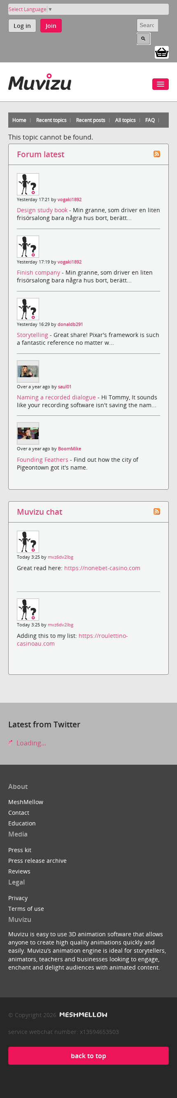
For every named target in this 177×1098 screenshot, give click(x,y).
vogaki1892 (70, 199)
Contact (18, 812)
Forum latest (40, 154)
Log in (22, 26)
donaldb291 (70, 324)
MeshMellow (25, 802)
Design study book (43, 210)
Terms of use (26, 908)
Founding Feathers (43, 459)
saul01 (65, 387)
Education (22, 823)
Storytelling (33, 335)
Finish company (39, 272)
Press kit (19, 850)
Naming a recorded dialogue (57, 397)
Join (51, 26)
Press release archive (37, 860)
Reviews (19, 871)
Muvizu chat (39, 512)
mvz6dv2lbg (60, 557)
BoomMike (69, 449)
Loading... (30, 742)
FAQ (150, 120)
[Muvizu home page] (39, 80)
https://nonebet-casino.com (102, 568)
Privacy (18, 898)
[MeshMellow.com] (82, 1015)
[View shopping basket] (162, 51)
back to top (88, 1055)
